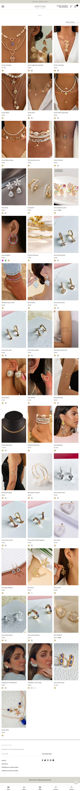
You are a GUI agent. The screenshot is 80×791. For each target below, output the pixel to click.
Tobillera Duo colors (8, 302)
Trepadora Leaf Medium (9, 682)
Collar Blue (5, 730)
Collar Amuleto (6, 65)
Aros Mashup (58, 445)
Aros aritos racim (59, 492)
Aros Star (31, 587)
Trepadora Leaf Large (34, 682)
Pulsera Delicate (33, 255)
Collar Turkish (58, 160)
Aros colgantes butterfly (35, 65)
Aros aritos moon (7, 540)
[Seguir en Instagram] (48, 760)
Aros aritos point (7, 635)
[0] (75, 6)
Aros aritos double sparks (36, 540)
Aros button (5, 397)
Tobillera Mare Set (33, 445)
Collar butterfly (59, 65)
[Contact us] (76, 781)
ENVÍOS (4, 760)
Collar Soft (31, 113)
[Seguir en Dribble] (50, 760)
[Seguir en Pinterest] (53, 760)
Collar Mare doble (7, 160)
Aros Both (31, 208)
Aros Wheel (31, 397)
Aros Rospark (6, 255)
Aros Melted (58, 635)
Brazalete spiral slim (60, 350)
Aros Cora (57, 540)
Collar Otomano (7, 445)
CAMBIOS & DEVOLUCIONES (10, 770)
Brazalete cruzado (34, 492)
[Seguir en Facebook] (42, 760)
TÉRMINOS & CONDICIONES (10, 767)
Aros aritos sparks (34, 635)
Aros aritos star (7, 350)
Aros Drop (5, 208)
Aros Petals (31, 302)
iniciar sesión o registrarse (62, 6)
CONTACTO (5, 764)
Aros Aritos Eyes (59, 682)
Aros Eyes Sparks (7, 587)
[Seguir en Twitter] (45, 760)
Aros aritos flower (59, 255)
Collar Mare (5, 113)
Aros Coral (57, 587)
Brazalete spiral (7, 492)
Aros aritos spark (33, 350)
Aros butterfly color (60, 208)
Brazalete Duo (58, 397)
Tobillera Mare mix (34, 160)
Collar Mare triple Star (61, 113)
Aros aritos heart (59, 302)
